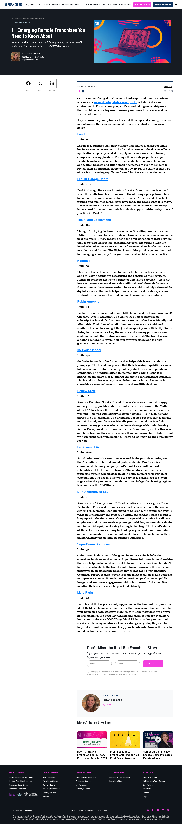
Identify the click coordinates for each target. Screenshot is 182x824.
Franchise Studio (116, 781)
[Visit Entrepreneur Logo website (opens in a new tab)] (12, 794)
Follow (108, 705)
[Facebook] (152, 810)
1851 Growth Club (150, 777)
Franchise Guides (83, 781)
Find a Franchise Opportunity (21, 777)
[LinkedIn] (163, 810)
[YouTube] (157, 810)
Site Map (89, 810)
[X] (168, 810)
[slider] (83, 91)
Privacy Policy (77, 810)
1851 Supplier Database (86, 777)
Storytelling (148, 785)
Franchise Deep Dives (18, 785)
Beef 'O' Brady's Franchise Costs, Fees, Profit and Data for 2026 (92, 755)
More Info (168, 87)
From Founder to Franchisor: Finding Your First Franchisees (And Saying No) (124, 755)
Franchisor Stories (33, 18)
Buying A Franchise (51, 785)
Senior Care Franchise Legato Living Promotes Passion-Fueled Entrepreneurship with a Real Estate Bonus (157, 755)
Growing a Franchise (51, 789)
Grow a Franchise (163, 4)
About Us (147, 789)
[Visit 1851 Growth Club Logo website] (33, 794)
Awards (46, 797)
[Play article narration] (79, 91)
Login (129, 4)
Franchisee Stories (50, 781)
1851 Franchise (17, 18)
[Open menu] (176, 4)
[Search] (117, 4)
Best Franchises (49, 777)
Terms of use (101, 810)
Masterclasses (82, 785)
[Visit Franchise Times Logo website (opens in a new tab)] (19, 794)
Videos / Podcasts (83, 789)
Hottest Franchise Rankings (20, 781)
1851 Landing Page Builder (154, 781)
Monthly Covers (49, 793)
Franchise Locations (17, 789)
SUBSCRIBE (153, 664)
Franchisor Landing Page (119, 777)
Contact (122, 4)
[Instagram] (147, 810)
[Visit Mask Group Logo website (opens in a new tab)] (26, 794)
